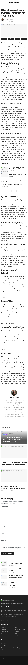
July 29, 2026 (13, 177)
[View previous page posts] (12, 191)
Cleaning (3, 629)
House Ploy (7, 662)
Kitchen (17, 631)
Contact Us (4, 645)
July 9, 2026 (11, 181)
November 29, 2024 (13, 579)
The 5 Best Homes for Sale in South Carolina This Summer (17, 168)
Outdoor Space (19, 634)
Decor (3, 634)
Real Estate (18, 636)
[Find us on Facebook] (1, 659)
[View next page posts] (15, 191)
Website (3, 540)
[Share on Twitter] (11, 39)
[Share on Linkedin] (18, 39)
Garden (3, 636)
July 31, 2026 (12, 170)
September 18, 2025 (13, 565)
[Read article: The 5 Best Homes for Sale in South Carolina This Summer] (4, 169)
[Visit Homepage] (14, 2)
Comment (4, 506)
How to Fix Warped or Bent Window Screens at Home (16, 562)
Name (3, 526)
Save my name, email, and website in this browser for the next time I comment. (14, 548)
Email (3, 533)
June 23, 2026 (5, 186)
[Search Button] (26, 2)
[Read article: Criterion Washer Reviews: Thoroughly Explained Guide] (4, 577)
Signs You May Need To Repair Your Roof (12, 184)
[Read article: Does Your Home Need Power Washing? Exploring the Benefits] (14, 475)
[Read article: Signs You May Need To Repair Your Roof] (4, 570)
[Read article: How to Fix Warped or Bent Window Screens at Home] (4, 563)
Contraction (4, 631)
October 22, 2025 (12, 587)
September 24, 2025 (8, 21)
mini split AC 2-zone (15, 95)
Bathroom (4, 627)
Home (2, 7)
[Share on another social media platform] (24, 39)
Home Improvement (10, 7)
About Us (3, 643)
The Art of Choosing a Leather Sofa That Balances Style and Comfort (17, 174)
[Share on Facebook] (4, 39)
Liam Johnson (9, 19)
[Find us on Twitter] (3, 659)
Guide (18, 7)
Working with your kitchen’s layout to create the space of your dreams (17, 584)
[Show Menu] (1, 2)
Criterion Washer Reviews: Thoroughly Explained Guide (16, 576)
